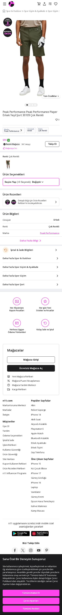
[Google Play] (21, 534)
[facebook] (15, 552)
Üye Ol (6, 426)
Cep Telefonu (37, 452)
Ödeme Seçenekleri (12, 435)
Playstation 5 (37, 429)
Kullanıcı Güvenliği (12, 450)
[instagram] (30, 552)
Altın (33, 405)
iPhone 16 (36, 482)
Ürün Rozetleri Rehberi (14, 468)
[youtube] (38, 552)
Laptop (34, 487)
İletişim (6, 415)
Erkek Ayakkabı (38, 443)
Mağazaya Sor (11, 148)
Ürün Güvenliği (10, 454)
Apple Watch (37, 433)
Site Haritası (9, 459)
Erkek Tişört (36, 447)
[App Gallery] (40, 534)
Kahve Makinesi (39, 506)
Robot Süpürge (38, 410)
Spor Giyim (53, 11)
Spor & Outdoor (13, 11)
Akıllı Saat (36, 419)
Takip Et (52, 144)
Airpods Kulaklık (39, 424)
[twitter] (23, 552)
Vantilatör (36, 492)
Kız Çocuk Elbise (39, 468)
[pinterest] (46, 552)
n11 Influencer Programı (14, 473)
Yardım (6, 431)
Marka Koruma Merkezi (14, 405)
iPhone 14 (36, 415)
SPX (5, 139)
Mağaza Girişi (31, 359)
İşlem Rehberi (9, 445)
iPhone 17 (36, 473)
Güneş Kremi (37, 497)
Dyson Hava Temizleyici (42, 501)
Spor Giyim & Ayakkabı (34, 11)
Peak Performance (49, 233)
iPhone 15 (36, 464)
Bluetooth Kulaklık (40, 438)
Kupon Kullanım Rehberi (14, 464)
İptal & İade (8, 440)
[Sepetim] (39, 4)
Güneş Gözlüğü (38, 478)
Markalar (7, 410)
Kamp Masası (37, 511)
